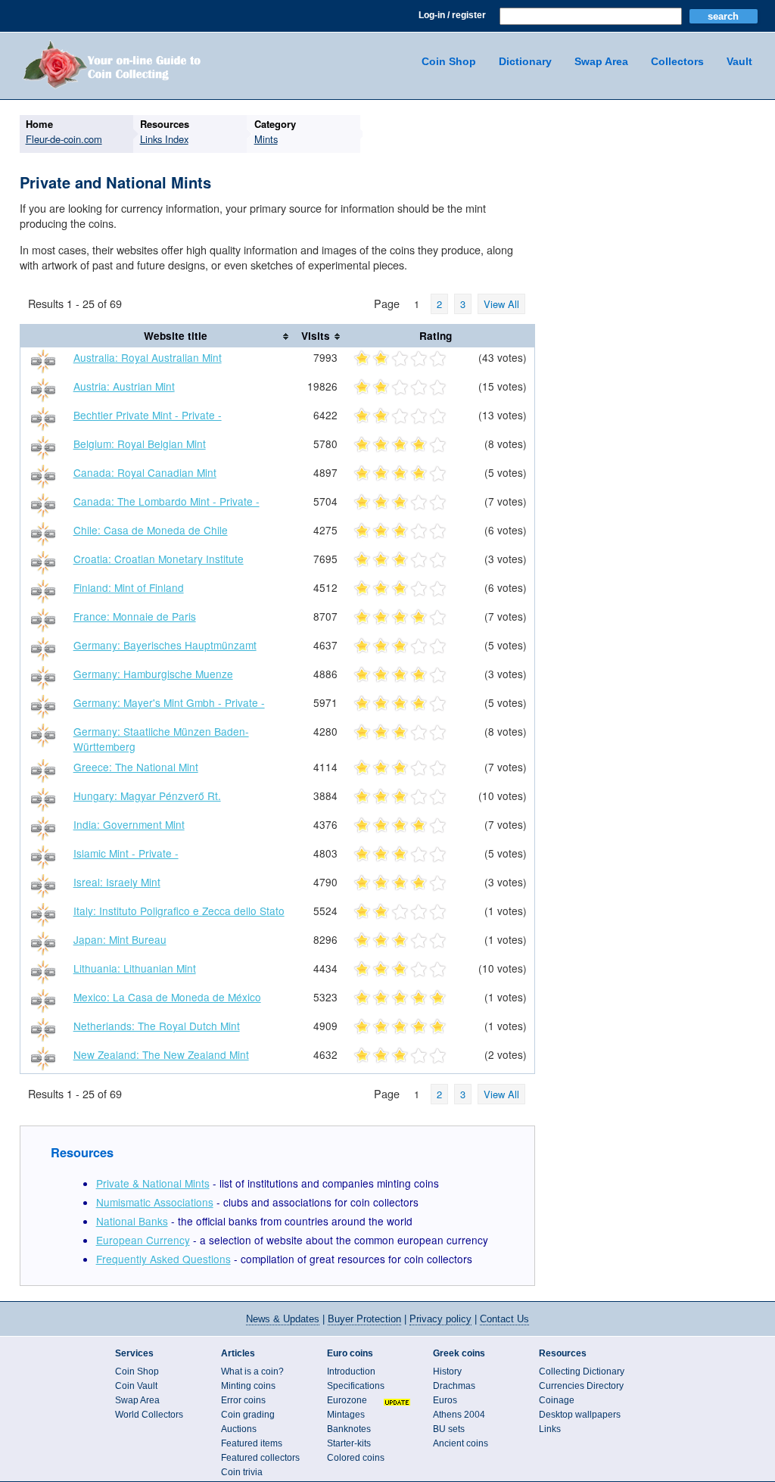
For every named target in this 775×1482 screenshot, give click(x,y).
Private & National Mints (153, 1183)
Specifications (355, 1386)
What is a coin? (252, 1371)
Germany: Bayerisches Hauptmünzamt (165, 644)
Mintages (346, 1414)
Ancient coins (460, 1443)
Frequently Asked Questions (163, 1258)
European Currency (143, 1239)
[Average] (400, 359)
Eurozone (347, 1400)
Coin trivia (242, 1472)
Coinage (556, 1400)
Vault (739, 61)
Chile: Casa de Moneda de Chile (150, 529)
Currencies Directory (581, 1386)
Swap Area (601, 61)
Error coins (243, 1400)
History (447, 1371)
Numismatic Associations (154, 1202)
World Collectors (149, 1414)
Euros (445, 1400)
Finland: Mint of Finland (128, 587)
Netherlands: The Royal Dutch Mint (156, 1025)
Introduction (351, 1371)
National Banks (132, 1220)
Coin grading (248, 1414)
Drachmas (454, 1386)
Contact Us (504, 1319)
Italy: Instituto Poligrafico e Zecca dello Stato (179, 910)
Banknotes (349, 1429)
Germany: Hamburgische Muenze (153, 673)
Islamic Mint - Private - (126, 853)
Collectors (677, 61)
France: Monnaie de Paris (134, 616)
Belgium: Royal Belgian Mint (139, 443)
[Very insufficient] (362, 359)
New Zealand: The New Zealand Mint (161, 1054)
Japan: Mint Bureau (120, 939)
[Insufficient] (381, 359)
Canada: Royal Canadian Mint (144, 472)
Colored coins (355, 1457)
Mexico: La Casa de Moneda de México (167, 996)
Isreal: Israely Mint (116, 881)
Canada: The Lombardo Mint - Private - (166, 501)
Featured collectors (260, 1457)
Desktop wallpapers (580, 1414)
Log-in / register (452, 15)
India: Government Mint (129, 824)
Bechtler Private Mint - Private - (147, 414)
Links (550, 1429)
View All (501, 304)
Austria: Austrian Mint (124, 386)
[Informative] (418, 359)
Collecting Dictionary (581, 1371)
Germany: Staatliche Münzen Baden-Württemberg (161, 739)
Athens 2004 (459, 1414)
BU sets (449, 1429)
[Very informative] (437, 359)
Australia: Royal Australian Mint (147, 357)
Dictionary (525, 61)
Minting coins (248, 1386)
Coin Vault (136, 1386)
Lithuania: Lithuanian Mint (134, 968)
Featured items (251, 1443)
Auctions (239, 1429)
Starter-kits (349, 1443)
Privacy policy (440, 1319)
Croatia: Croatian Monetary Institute (158, 558)
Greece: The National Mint (135, 766)
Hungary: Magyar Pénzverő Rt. (147, 795)
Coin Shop (449, 61)
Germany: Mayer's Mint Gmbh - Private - (169, 702)
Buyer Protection (364, 1319)
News (282, 1319)
